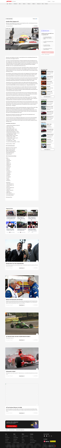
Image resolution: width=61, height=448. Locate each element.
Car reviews (7, 439)
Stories (43, 3)
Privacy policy (32, 439)
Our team (31, 437)
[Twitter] (51, 436)
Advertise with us (32, 442)
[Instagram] (47, 436)
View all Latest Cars (47, 149)
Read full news (21, 305)
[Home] (7, 3)
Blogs (22, 437)
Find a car (10, 3)
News (20, 3)
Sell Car (23, 442)
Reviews (24, 3)
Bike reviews (15, 439)
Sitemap (23, 439)
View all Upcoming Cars (47, 96)
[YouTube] (44, 436)
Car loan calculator (8, 442)
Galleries (33, 3)
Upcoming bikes (16, 437)
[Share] (37, 49)
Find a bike (15, 3)
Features (29, 3)
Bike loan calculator (16, 442)
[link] (43, 73)
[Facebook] (49, 436)
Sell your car (39, 3)
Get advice (46, 3)
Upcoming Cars (7, 437)
